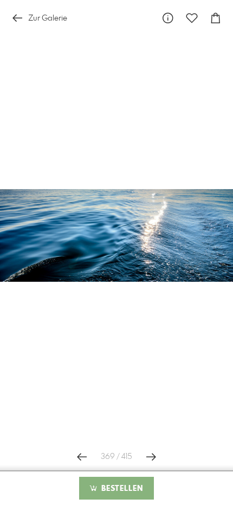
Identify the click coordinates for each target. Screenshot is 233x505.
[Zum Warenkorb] (215, 18)
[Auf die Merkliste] (191, 18)
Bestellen (121, 489)
